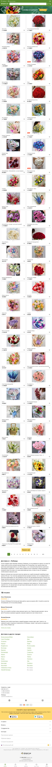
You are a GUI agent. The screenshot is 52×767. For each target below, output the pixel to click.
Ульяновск (29, 659)
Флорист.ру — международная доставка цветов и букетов (26, 759)
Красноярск (4, 665)
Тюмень (29, 656)
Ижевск (3, 654)
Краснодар (3, 663)
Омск (28, 639)
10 (34, 554)
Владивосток (4, 645)
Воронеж (3, 650)
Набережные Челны (6, 667)
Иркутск (3, 656)
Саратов (29, 650)
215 (43, 554)
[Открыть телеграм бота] (26, 700)
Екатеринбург (4, 652)
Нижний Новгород (5, 670)
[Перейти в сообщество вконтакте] (9, 700)
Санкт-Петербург (5, 639)
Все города (30, 667)
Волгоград (3, 648)
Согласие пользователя (7, 741)
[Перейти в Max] (42, 700)
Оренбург (29, 641)
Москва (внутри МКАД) (7, 637)
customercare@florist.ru (6, 696)
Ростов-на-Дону (31, 645)
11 (37, 554)
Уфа (28, 661)
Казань (3, 659)
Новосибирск (30, 637)
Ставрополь (30, 652)
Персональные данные (7, 735)
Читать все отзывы (6, 627)
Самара (29, 648)
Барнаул (3, 643)
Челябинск (29, 663)
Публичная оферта (6, 738)
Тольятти (29, 654)
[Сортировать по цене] (48, 4)
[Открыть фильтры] (50, 4)
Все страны (30, 670)
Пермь (28, 643)
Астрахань (3, 641)
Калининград (4, 661)
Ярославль (30, 665)
